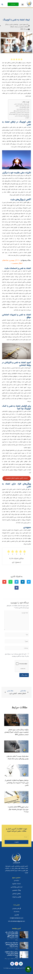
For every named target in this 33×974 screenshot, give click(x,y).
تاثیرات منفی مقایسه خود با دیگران (22, 106)
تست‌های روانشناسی (16, 887)
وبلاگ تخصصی (16, 890)
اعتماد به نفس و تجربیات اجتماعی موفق (21, 111)
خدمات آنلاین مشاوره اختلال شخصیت (16, 478)
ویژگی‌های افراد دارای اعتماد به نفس (22, 116)
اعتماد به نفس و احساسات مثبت (23, 109)
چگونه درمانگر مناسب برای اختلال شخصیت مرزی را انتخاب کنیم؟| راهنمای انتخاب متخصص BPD (16, 732)
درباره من (16, 880)
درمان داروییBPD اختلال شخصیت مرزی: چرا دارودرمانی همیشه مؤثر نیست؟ (18, 809)
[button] (22, 4)
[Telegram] (12, 964)
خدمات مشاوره (16, 884)
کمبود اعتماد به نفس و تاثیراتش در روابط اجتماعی (19, 112)
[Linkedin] (21, 964)
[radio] (21, 59)
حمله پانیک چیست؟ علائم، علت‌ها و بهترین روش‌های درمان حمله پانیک (17, 757)
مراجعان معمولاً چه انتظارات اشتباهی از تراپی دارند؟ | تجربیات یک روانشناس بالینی (16, 782)
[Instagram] (16, 964)
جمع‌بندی (27, 117)
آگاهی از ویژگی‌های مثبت (24, 107)
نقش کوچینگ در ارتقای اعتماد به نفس (21, 104)
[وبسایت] (17, 648)
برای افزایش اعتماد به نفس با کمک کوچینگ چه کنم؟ (19, 114)
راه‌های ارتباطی (16, 894)
